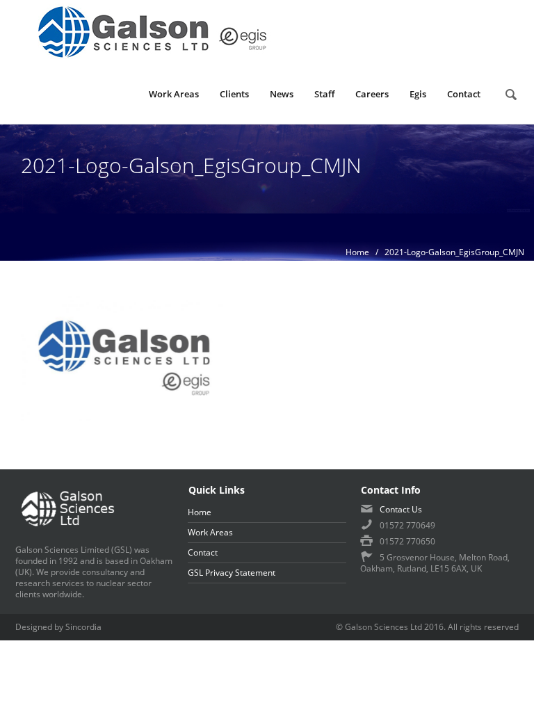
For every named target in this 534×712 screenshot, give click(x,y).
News (281, 94)
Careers (372, 94)
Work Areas (174, 94)
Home (357, 252)
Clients (234, 94)
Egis (418, 94)
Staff (324, 94)
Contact (463, 94)
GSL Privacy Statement (231, 572)
